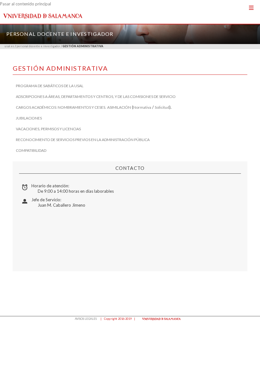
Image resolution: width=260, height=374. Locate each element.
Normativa (142, 107)
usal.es (9, 46)
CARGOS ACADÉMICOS (36, 107)
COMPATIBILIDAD (31, 150)
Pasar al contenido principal (25, 3)
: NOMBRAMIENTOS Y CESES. (81, 107)
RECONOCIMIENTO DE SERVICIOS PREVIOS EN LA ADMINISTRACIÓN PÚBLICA (83, 139)
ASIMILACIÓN (119, 107)
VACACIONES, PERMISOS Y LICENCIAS (48, 128)
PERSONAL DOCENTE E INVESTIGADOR (60, 34)
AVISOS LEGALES (86, 318)
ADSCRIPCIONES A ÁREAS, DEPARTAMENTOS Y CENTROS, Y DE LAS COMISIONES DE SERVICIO (96, 96)
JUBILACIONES (29, 118)
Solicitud (162, 107)
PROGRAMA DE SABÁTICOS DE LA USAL (49, 85)
